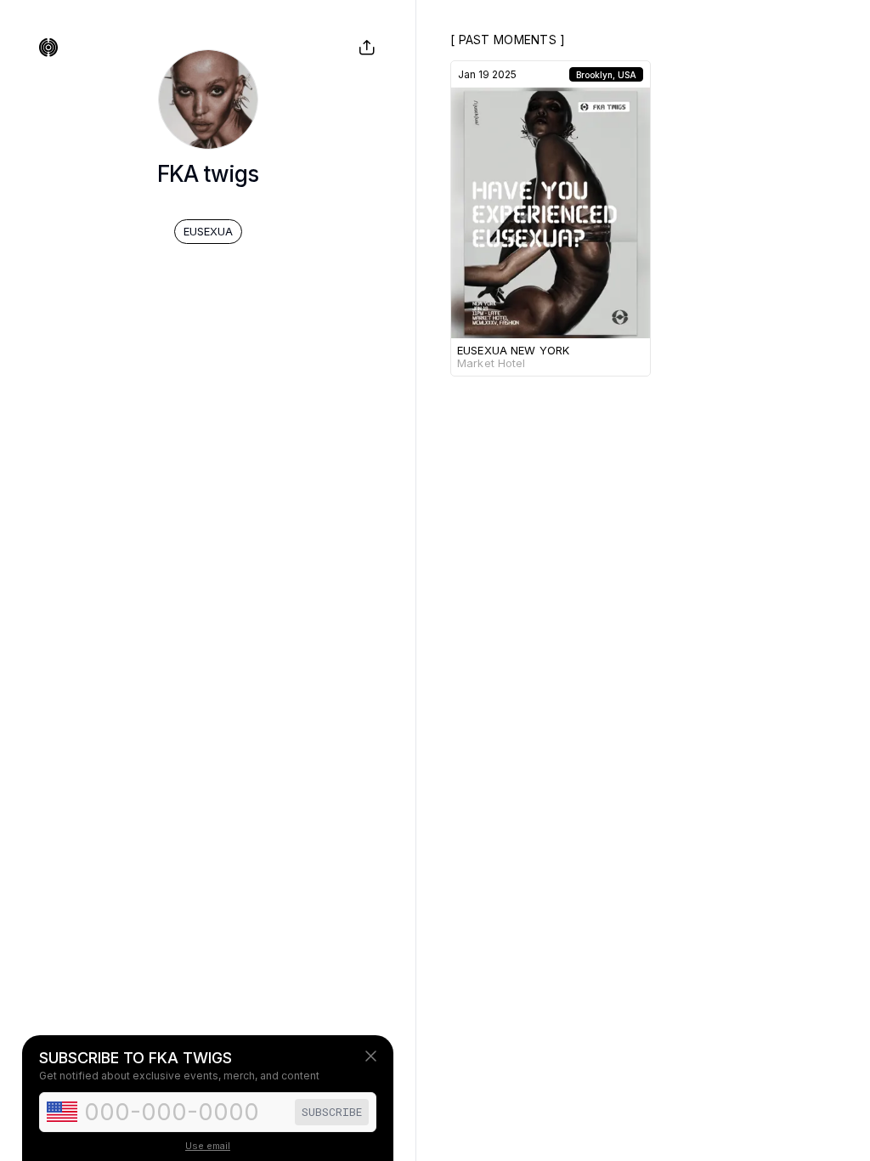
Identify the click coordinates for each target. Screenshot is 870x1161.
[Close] (370, 1056)
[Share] (367, 47)
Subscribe (332, 1111)
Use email (207, 1146)
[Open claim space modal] (48, 47)
